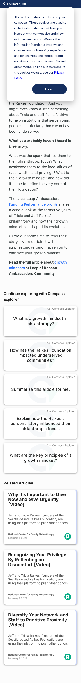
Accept (49, 89)
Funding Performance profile (33, 204)
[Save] (67, 536)
